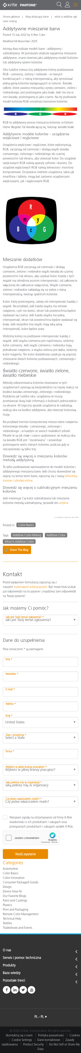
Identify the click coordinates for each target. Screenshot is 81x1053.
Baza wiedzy (12, 973)
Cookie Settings (22, 1040)
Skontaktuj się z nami (19, 1035)
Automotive (10, 868)
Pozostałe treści (14, 980)
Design (7, 887)
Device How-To (12, 891)
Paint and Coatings (15, 900)
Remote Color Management (20, 914)
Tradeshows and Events (17, 927)
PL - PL (39, 1017)
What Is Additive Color (19, 541)
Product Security (33, 1044)
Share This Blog (16, 550)
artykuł (63, 503)
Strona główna (11, 16)
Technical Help (12, 918)
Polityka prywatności (51, 1035)
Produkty (9, 965)
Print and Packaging (15, 909)
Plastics (7, 905)
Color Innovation (13, 878)
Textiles (7, 923)
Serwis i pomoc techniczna (22, 958)
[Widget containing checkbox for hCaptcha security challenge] (31, 838)
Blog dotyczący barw (37, 16)
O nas (7, 950)
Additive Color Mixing (27, 535)
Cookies (75, 1035)
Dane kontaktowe (48, 1040)
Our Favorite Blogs (14, 896)
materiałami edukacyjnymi (30, 587)
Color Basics (26, 525)
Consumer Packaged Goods (20, 882)
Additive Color (56, 535)
